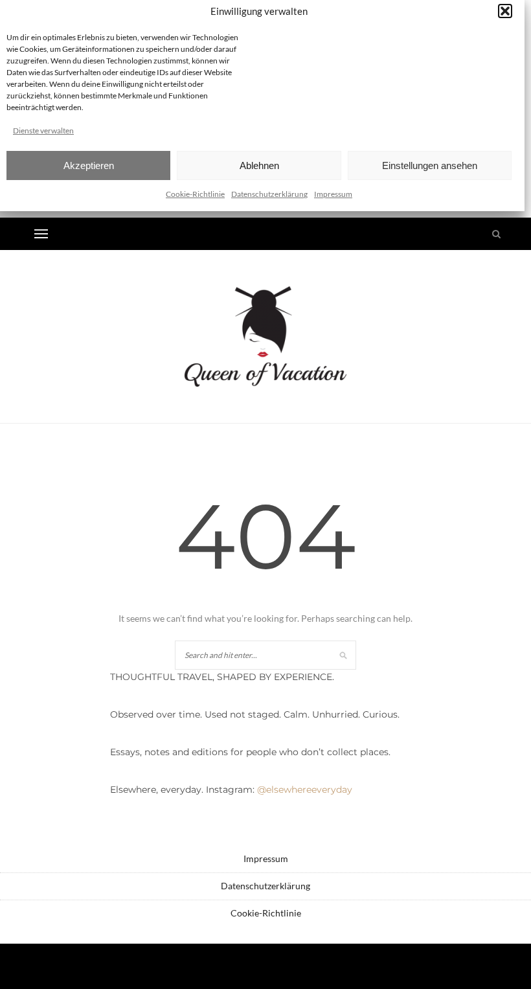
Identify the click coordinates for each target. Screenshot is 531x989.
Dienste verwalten (43, 130)
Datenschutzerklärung (269, 194)
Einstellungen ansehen (429, 165)
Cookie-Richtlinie (195, 194)
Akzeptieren (88, 165)
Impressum (333, 194)
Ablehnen (259, 165)
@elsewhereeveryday (304, 789)
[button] (505, 11)
